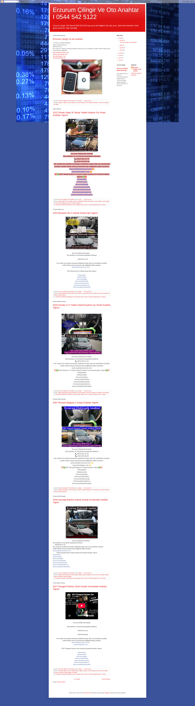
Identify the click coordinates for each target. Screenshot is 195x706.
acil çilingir (60, 670)
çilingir (64, 102)
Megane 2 (78, 203)
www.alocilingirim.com (59, 56)
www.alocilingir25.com (59, 58)
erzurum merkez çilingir (59, 203)
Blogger (107, 693)
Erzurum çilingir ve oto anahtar (68, 39)
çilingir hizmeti (65, 201)
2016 (120, 60)
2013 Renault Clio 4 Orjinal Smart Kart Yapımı (75, 213)
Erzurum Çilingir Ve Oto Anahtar (137, 69)
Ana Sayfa (77, 679)
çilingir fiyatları (75, 670)
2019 (120, 53)
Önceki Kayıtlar (106, 679)
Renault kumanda (62, 491)
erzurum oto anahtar (103, 102)
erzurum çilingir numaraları (91, 102)
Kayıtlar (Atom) (61, 682)
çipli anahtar (81, 201)
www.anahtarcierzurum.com (61, 52)
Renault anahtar (62, 295)
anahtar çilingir (61, 293)
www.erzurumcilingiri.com (60, 54)
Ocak (121, 50)
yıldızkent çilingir (67, 576)
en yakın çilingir (97, 201)
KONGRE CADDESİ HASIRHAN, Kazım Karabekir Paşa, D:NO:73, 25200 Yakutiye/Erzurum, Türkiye (81, 204)
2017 (120, 58)
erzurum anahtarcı (71, 102)
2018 (120, 55)
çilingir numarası (73, 201)
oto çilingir (56, 104)
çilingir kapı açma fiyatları (72, 574)
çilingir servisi (90, 574)
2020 (120, 38)
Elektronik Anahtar (88, 201)
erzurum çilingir (80, 102)
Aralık (122, 40)
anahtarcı (60, 102)
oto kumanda (105, 392)
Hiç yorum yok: (88, 100)
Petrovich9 (88, 693)
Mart (121, 45)
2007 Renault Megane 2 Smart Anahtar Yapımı (75, 402)
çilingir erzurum (67, 670)
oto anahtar (99, 392)
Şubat (122, 47)
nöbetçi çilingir (67, 672)
